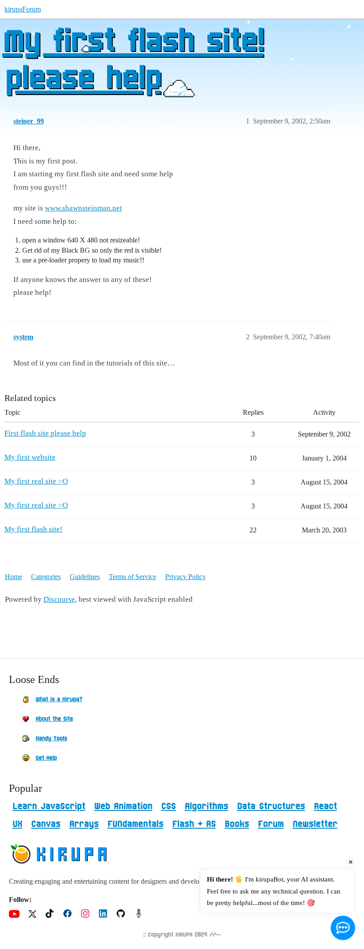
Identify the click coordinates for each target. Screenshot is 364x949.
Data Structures (271, 806)
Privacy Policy (185, 576)
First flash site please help (45, 433)
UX (17, 824)
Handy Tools (51, 738)
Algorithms (206, 806)
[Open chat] (343, 928)
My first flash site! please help (132, 61)
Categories (46, 576)
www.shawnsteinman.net (83, 208)
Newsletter (315, 824)
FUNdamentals (135, 824)
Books (237, 824)
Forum (271, 824)
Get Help (46, 758)
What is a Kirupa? (59, 699)
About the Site (54, 719)
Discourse (59, 599)
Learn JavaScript (48, 806)
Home (13, 576)
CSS (168, 806)
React (325, 806)
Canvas (45, 824)
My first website (29, 457)
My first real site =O (36, 481)
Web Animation (123, 806)
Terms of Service (132, 576)
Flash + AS (194, 824)
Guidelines (85, 576)
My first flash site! (33, 529)
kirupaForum (22, 9)
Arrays (84, 824)
